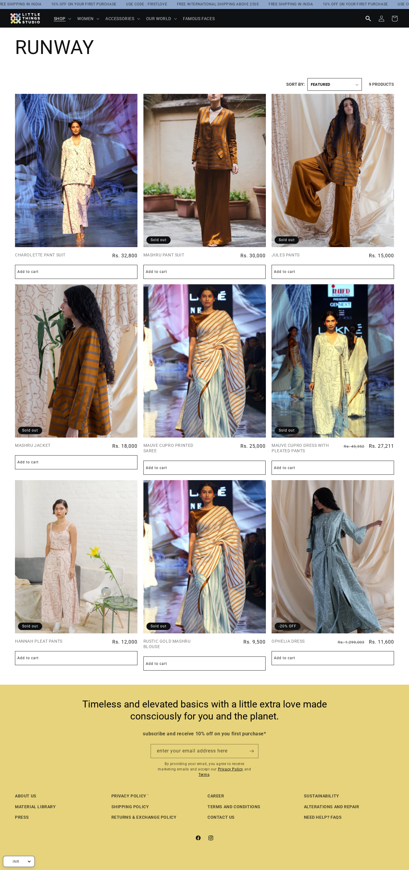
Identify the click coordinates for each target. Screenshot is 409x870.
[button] (62, 18)
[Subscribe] (251, 751)
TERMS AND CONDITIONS (233, 806)
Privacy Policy (230, 769)
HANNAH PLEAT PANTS (39, 641)
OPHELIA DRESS (288, 641)
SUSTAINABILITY (321, 796)
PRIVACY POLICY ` (130, 796)
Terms (204, 775)
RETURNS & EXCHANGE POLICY (144, 817)
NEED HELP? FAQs (323, 817)
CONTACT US (221, 817)
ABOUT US (26, 796)
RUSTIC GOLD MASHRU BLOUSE (167, 644)
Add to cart (28, 658)
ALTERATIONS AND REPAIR (331, 806)
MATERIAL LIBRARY (35, 806)
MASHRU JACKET (33, 445)
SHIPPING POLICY (130, 806)
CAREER (215, 796)
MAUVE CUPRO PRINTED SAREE (168, 448)
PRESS (22, 817)
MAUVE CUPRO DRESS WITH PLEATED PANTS (300, 448)
